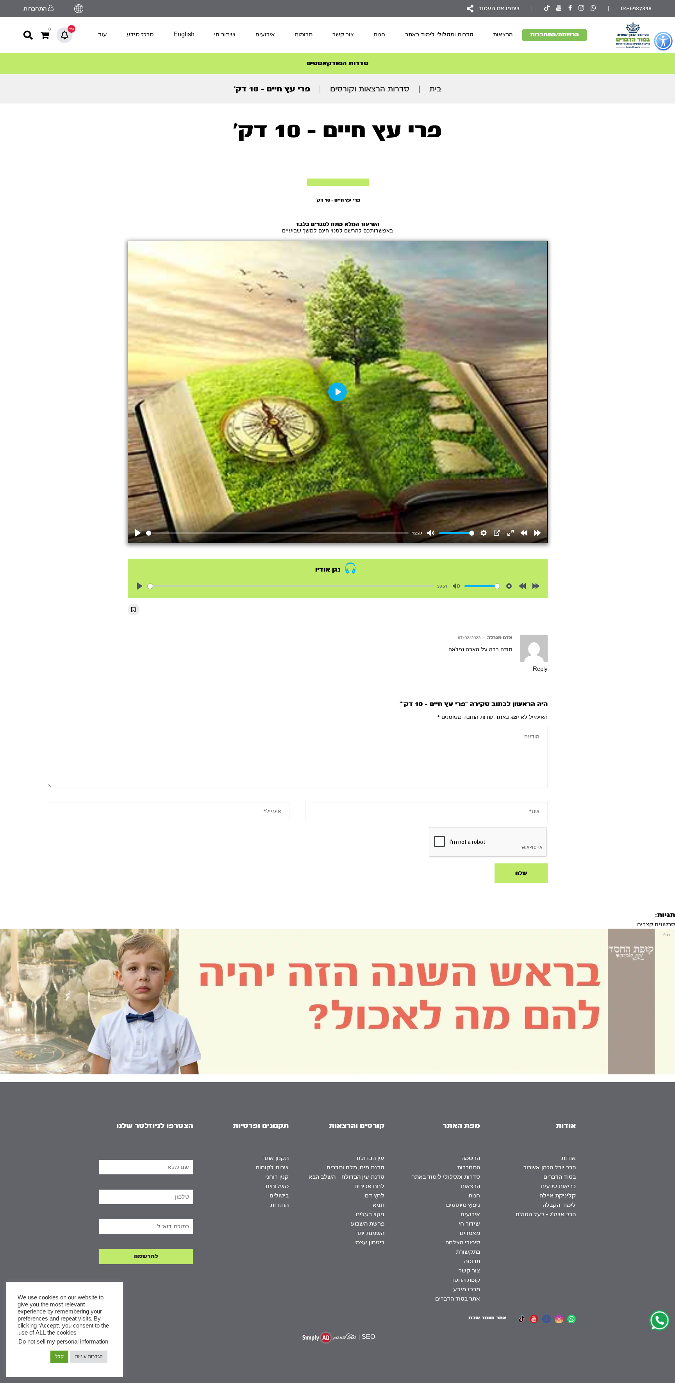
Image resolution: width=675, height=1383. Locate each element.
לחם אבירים (369, 1186)
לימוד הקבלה (559, 1205)
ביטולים (279, 1195)
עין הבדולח (370, 1158)
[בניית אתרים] (329, 1337)
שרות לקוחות (272, 1167)
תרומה (472, 1261)
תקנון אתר (276, 1158)
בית (435, 88)
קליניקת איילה (557, 1195)
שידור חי (225, 34)
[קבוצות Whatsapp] (593, 8)
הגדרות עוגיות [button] (89, 1356)
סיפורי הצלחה (462, 1242)
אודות (568, 1158)
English (184, 34)
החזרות (279, 1205)
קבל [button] (59, 1356)
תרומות (303, 34)
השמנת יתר (370, 1233)
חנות (379, 34)
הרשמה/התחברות (554, 34)
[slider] (277, 533)
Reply (540, 669)
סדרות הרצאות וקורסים (369, 88)
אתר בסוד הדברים (457, 1298)
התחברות (468, 1167)
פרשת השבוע (367, 1223)
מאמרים (470, 1233)
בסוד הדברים (559, 1177)
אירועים (265, 34)
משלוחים (277, 1186)
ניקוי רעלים (370, 1214)
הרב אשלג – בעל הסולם (546, 1214)
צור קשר (343, 34)
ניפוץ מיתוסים (463, 1205)
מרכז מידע (140, 34)
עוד (102, 34)
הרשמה (470, 1158)
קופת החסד (465, 1280)
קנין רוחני (277, 1177)
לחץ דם (374, 1195)
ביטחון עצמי (369, 1242)
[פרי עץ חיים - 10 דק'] (338, 182)
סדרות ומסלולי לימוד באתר (439, 34)
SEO (368, 1337)
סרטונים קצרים (656, 924)
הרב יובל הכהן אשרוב (549, 1167)
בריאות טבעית (558, 1186)
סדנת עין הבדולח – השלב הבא (346, 1177)
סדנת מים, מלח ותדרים (355, 1167)
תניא (378, 1205)
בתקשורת (468, 1252)
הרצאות (502, 34)
